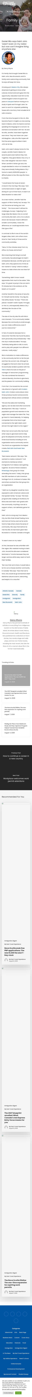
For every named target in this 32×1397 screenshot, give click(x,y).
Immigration (9, 1348)
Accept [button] (18, 1393)
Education (9, 1343)
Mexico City (16, 87)
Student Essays (23, 1374)
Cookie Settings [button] (8, 1393)
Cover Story (25, 1338)
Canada (18, 591)
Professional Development (16, 1369)
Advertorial (8, 1332)
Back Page (22, 1332)
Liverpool (11, 102)
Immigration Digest (10, 941)
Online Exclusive (16, 15)
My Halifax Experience (10, 1358)
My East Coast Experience (16, 11)
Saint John (18, 602)
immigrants (6, 598)
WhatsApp (5, 471)
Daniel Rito (6, 595)
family (22, 595)
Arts (15, 1332)
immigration (17, 598)
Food (24, 1343)
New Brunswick (7, 602)
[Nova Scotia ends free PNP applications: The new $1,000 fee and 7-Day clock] (16, 883)
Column (16, 1338)
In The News (7, 1353)
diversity (15, 595)
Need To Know (24, 1358)
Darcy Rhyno (10, 26)
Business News (7, 1338)
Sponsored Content (10, 1374)
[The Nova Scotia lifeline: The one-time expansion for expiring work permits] (16, 1216)
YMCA (4, 370)
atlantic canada (8, 591)
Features (17, 1343)
